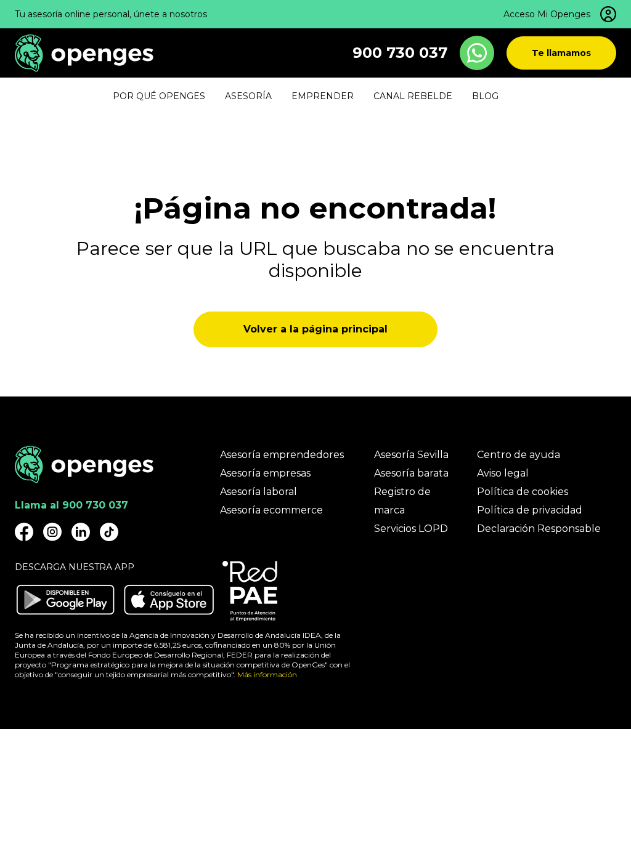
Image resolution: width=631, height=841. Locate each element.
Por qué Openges (159, 96)
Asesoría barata (411, 473)
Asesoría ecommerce (271, 510)
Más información (267, 674)
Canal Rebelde (412, 96)
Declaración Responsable (539, 528)
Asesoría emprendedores (282, 455)
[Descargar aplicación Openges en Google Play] (65, 599)
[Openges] (84, 53)
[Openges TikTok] (109, 532)
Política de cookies (522, 491)
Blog (485, 96)
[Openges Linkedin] (80, 532)
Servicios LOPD (411, 528)
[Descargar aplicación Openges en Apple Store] (168, 599)
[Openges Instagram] (52, 532)
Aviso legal (503, 473)
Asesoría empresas (265, 473)
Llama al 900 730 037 (71, 505)
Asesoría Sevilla (411, 455)
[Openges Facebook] (24, 532)
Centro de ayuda (518, 455)
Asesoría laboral (258, 491)
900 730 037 (399, 53)
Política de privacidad (529, 510)
